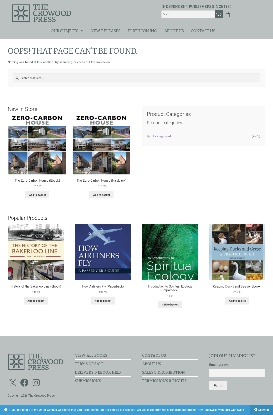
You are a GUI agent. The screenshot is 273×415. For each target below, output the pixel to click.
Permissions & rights (164, 380)
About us (174, 30)
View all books (91, 355)
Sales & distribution (163, 372)
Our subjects (64, 30)
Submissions (88, 380)
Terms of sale (89, 363)
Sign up (218, 385)
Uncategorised (161, 136)
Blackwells (210, 410)
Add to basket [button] (37, 194)
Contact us (203, 30)
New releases (106, 30)
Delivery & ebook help (98, 372)
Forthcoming (142, 30)
